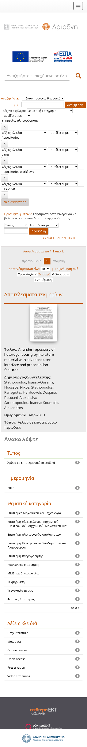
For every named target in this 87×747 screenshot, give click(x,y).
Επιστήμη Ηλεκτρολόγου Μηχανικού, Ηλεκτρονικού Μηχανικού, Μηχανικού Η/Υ (37, 524)
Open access (16, 659)
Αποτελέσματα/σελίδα (24, 269)
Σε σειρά (44, 274)
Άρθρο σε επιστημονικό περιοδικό (31, 463)
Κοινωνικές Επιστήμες (23, 565)
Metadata (14, 642)
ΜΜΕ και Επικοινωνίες (23, 573)
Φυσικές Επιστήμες (21, 599)
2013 (10, 488)
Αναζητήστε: (10, 98)
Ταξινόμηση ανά (66, 269)
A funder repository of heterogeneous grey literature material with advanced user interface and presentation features (29, 359)
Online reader (17, 650)
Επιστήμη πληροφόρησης (25, 556)
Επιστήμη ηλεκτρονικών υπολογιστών (34, 534)
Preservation (16, 667)
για (16, 105)
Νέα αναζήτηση (15, 202)
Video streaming (18, 676)
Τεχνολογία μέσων (20, 591)
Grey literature (17, 633)
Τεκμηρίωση (16, 582)
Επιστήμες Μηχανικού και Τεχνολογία (34, 513)
